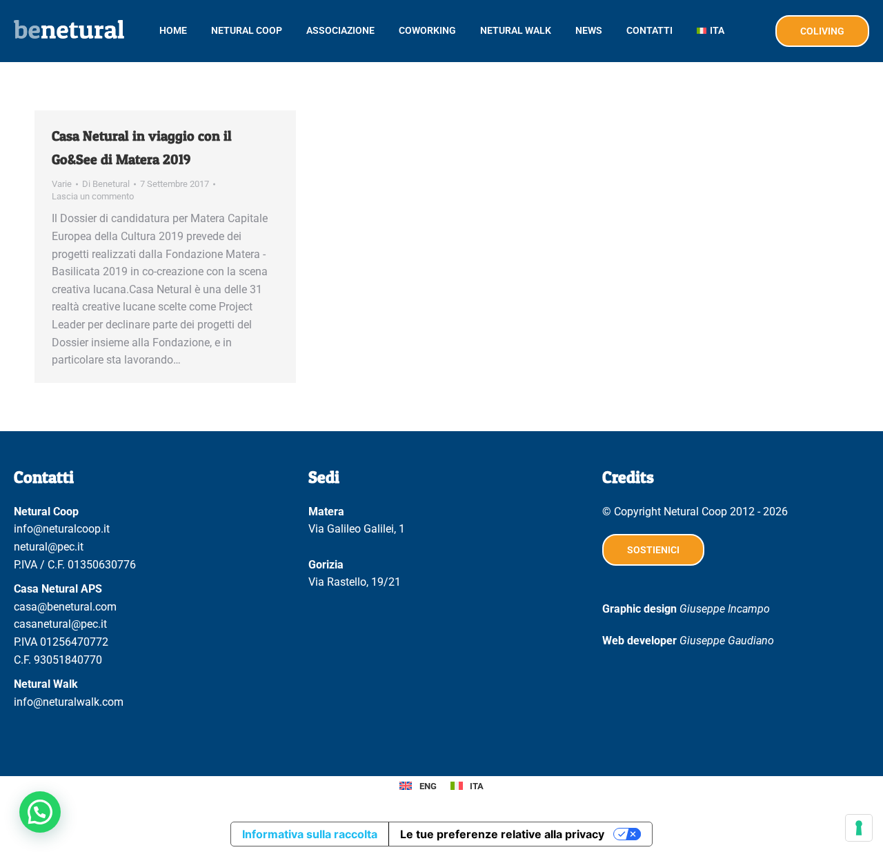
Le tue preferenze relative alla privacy (502, 834)
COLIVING (822, 31)
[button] (40, 812)
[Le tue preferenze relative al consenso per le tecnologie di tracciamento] (859, 828)
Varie (62, 184)
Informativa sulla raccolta (309, 834)
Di (106, 184)
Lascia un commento (93, 196)
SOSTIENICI (653, 549)
